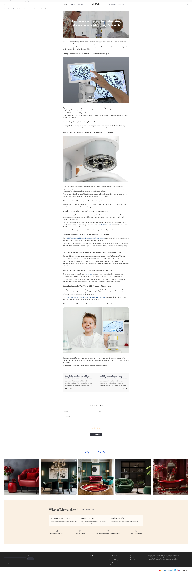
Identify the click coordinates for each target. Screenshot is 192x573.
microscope (89, 274)
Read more (13, 8)
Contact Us (18, 1)
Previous (68, 388)
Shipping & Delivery (113, 560)
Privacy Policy (25, 1)
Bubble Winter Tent (104, 225)
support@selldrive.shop (92, 555)
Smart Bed (85, 227)
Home (5, 8)
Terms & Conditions (35, 1)
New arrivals (112, 4)
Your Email (7, 559)
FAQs (110, 564)
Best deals (81, 4)
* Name (66, 411)
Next (125, 388)
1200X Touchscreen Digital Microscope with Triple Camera (85, 238)
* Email (99, 411)
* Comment (67, 416)
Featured (121, 4)
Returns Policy (112, 557)
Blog (7, 1)
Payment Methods (113, 555)
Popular (72, 4)
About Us (12, 1)
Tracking (111, 562)
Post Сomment (96, 434)
